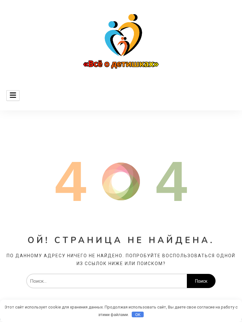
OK (138, 314)
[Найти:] (106, 281)
